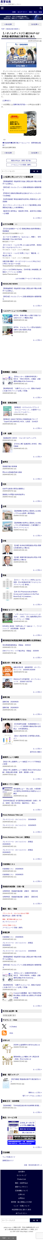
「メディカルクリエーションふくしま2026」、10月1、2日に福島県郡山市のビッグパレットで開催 (28, 616)
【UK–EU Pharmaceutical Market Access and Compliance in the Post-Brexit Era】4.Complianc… (26, 594)
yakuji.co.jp (7, 1227)
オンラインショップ (9, 921)
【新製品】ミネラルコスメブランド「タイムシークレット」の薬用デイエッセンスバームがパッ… (27, 409)
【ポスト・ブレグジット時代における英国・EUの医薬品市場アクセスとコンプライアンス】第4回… (27, 582)
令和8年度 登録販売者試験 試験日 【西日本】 (20, 897)
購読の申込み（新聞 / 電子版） (21, 160)
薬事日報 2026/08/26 (10, 702)
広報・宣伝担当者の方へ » (33, 1165)
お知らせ (21, 1194)
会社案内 (21, 1171)
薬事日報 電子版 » (19, 104)
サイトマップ (21, 1175)
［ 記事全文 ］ (6, 100)
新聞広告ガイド (8, 1160)
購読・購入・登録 (35, 12)
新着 (14, 12)
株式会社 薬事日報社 (21, 1229)
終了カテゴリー (21, 1213)
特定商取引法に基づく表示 (21, 1209)
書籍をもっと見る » (35, 1092)
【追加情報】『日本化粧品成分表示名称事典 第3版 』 (21, 1105)
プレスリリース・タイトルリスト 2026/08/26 (19, 819)
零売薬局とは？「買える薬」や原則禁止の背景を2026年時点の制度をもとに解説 (27, 791)
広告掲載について (21, 1190)
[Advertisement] (21, 356)
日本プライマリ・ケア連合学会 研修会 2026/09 (20, 651)
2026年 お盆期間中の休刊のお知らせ (27, 1045)
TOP (2, 29)
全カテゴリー (22, 12)
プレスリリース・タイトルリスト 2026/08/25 (19, 825)
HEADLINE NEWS (12, 29)
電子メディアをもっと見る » (32, 1096)
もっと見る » (37, 218)
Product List (21, 1179)
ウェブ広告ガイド (8, 1157)
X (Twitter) (13, 1026)
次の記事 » (34, 24)
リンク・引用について (22, 1206)
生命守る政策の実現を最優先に (13, 488)
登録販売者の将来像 (9, 466)
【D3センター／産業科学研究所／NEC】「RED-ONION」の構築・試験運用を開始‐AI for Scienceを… (27, 379)
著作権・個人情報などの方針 (21, 1202)
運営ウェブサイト (21, 1187)
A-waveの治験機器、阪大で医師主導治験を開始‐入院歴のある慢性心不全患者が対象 (27, 995)
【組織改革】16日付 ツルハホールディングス (19, 438)
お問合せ (21, 1198)
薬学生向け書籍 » (36, 752)
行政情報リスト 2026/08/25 (12, 874)
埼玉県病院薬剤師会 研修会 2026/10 (16, 645)
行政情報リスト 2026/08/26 (12, 869)
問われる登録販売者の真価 (12, 472)
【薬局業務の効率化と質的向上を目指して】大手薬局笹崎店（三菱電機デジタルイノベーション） (27, 525)
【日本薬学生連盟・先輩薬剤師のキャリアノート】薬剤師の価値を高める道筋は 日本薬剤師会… (27, 726)
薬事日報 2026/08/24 (10, 707)
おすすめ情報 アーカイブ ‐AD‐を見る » (29, 278)
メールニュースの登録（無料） (21, 164)
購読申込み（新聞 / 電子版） (12, 916)
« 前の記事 (8, 24)
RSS (11, 1033)
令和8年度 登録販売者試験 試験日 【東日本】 (20, 891)
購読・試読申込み (21, 1183)
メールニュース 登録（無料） (13, 927)
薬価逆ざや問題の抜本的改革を (13, 494)
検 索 (35, 171)
